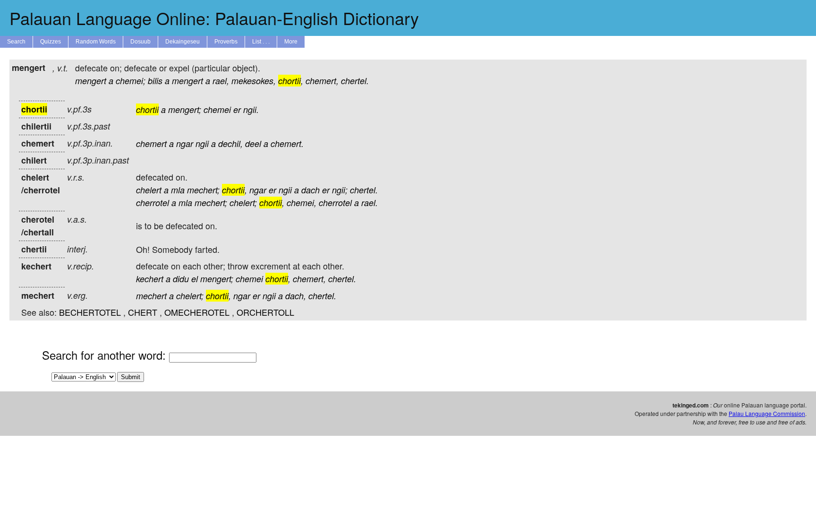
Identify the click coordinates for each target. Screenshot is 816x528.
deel (253, 143)
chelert (149, 190)
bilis (155, 81)
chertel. (355, 81)
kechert (149, 279)
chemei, (301, 202)
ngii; (340, 190)
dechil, (230, 143)
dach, (295, 296)
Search (16, 41)
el (194, 279)
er (237, 109)
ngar (184, 143)
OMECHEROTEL (197, 312)
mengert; (184, 109)
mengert (90, 81)
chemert (151, 143)
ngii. (251, 109)
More (291, 41)
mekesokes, (253, 81)
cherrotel (152, 202)
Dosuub (140, 41)
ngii (202, 143)
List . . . (261, 41)
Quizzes (50, 41)
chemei (217, 109)
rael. (369, 202)
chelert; (243, 202)
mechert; (203, 190)
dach (310, 190)
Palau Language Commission (767, 413)
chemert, (322, 81)
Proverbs (226, 41)
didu (181, 279)
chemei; (130, 81)
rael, (220, 81)
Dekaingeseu (182, 41)
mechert (151, 296)
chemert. (287, 143)
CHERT (142, 312)
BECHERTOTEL (90, 312)
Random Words (96, 41)
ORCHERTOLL (265, 312)
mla (178, 190)
